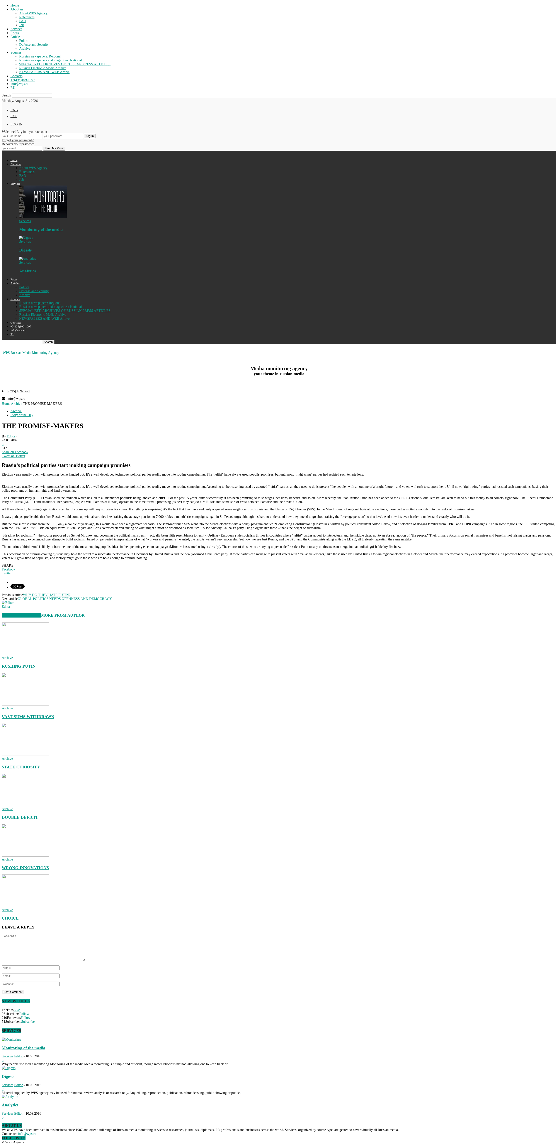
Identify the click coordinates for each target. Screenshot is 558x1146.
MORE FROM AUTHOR (63, 615)
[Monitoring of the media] (43, 217)
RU (12, 87)
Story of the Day (21, 415)
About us (16, 9)
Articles (15, 37)
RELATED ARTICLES (21, 615)
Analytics (27, 271)
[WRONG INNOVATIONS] (25, 855)
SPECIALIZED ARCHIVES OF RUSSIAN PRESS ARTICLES (65, 64)
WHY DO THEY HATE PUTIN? (46, 595)
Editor (11, 436)
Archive (24, 48)
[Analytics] (27, 258)
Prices (14, 33)
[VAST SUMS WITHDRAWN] (25, 704)
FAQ (22, 21)
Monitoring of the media (41, 229)
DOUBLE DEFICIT (20, 817)
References (26, 17)
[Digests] (26, 238)
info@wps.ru (19, 84)
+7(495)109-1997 (22, 80)
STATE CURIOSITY (21, 767)
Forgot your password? (18, 140)
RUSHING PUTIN (19, 666)
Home (14, 5)
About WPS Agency (33, 13)
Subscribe (28, 1021)
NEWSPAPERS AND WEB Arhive (44, 72)
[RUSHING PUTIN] (25, 654)
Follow (24, 1014)
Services (16, 29)
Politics (24, 40)
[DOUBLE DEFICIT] (25, 805)
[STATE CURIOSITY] (25, 754)
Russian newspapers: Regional (40, 56)
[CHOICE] (25, 906)
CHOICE (10, 918)
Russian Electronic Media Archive (42, 68)
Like (17, 1010)
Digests (25, 250)
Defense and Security (34, 44)
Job (21, 25)
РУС (13, 116)
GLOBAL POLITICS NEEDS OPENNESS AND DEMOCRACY (65, 599)
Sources (15, 52)
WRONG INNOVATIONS (25, 868)
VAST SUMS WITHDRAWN (28, 716)
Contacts (16, 76)
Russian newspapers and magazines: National (50, 60)
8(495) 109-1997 (18, 391)
